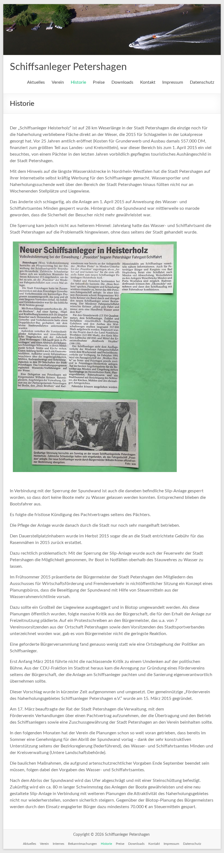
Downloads (122, 82)
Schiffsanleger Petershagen (68, 67)
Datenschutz (202, 82)
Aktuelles (36, 82)
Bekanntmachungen (82, 843)
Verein (58, 82)
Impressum (172, 82)
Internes (58, 843)
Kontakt (147, 82)
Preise (99, 82)
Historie (78, 82)
